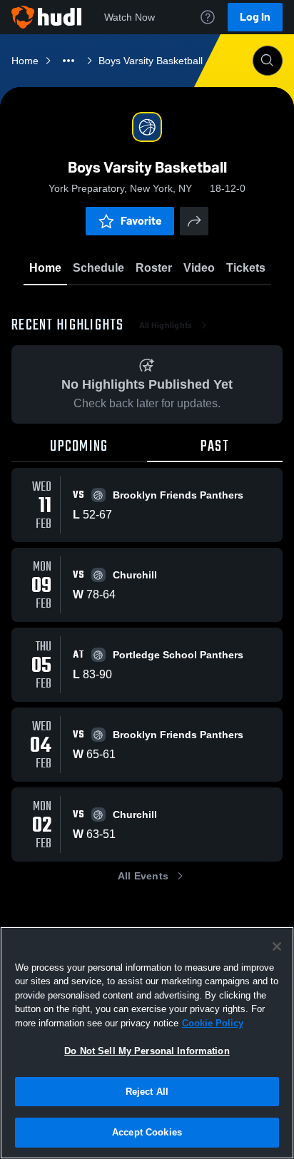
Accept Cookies (147, 1132)
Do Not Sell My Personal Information (147, 1051)
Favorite (141, 220)
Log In (255, 16)
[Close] (277, 946)
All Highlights (166, 325)
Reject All (147, 1091)
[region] (147, 1042)
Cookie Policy (212, 1023)
